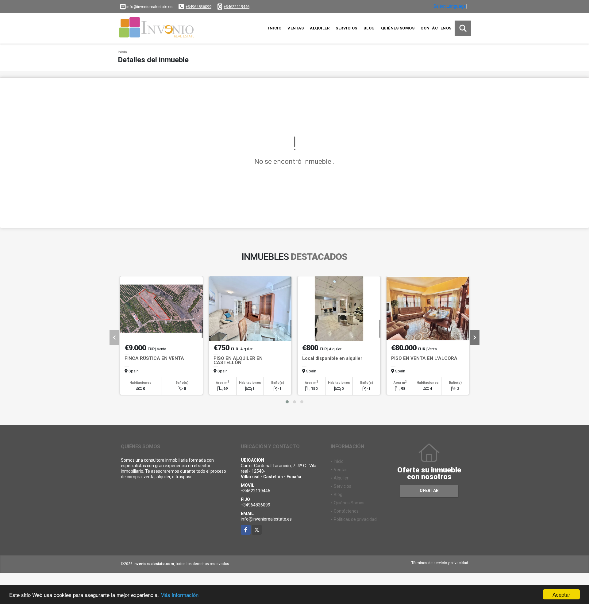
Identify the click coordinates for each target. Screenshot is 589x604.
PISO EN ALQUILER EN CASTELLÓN (238, 360)
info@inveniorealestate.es (266, 519)
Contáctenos (436, 28)
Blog (369, 28)
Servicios (346, 28)
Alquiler (319, 28)
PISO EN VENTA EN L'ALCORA (424, 358)
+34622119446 (236, 6)
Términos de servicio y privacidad (439, 563)
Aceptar (561, 594)
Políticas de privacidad (355, 519)
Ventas (295, 28)
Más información (179, 594)
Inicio (274, 28)
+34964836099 (198, 6)
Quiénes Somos (398, 28)
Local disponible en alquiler (332, 358)
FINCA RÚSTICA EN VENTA (154, 358)
